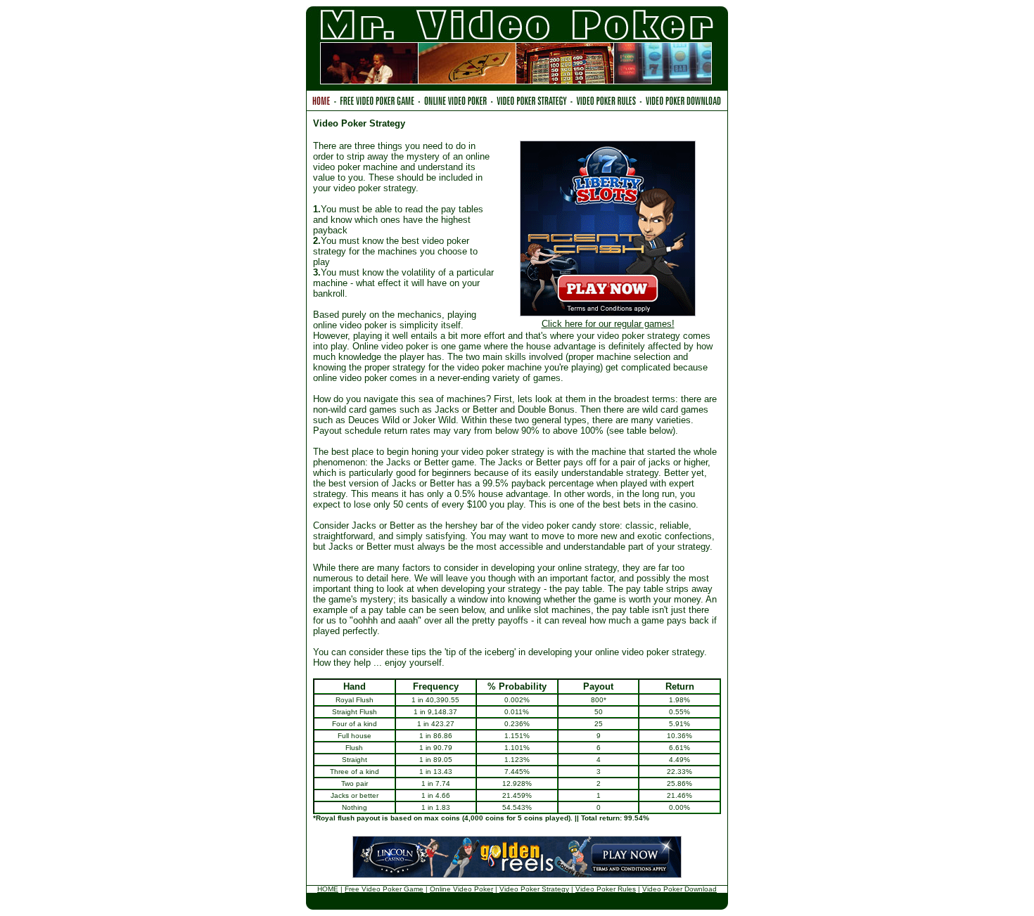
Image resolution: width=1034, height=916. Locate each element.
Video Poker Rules (605, 889)
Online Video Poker (461, 889)
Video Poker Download (679, 889)
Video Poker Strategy (534, 889)
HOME (327, 889)
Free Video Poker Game (384, 889)
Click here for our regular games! (608, 323)
